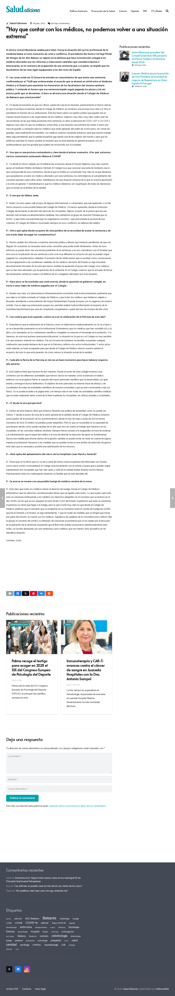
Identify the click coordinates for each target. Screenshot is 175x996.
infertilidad (54, 932)
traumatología (51, 945)
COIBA (9, 923)
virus (17, 949)
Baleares (49, 918)
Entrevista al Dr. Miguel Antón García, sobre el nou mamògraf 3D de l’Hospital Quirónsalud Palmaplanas (43, 879)
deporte (72, 923)
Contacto (26, 989)
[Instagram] (27, 969)
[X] (9, 969)
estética (52, 927)
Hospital (35, 932)
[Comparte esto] (17, 593)
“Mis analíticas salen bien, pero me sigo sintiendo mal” (41, 891)
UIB (63, 945)
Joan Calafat (10, 936)
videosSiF (9, 949)
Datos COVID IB (59, 923)
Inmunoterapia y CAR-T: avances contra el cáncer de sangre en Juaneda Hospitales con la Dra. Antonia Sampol (85, 669)
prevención (30, 940)
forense (10, 931)
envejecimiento (41, 927)
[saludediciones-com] (23, 8)
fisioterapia (74, 927)
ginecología (22, 931)
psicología (42, 940)
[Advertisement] (59, 564)
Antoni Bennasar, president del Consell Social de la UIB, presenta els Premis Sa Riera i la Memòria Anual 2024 (149, 57)
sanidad (11, 944)
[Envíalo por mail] (10, 593)
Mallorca (21, 936)
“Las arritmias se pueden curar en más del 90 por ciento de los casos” (48, 886)
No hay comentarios (60, 23)
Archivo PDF (12, 989)
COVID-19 (31, 922)
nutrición (44, 936)
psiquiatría (56, 941)
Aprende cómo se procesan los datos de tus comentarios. (77, 806)
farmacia (62, 927)
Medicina (33, 936)
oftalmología (76, 936)
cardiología (64, 918)
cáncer (45, 923)
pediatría (19, 940)
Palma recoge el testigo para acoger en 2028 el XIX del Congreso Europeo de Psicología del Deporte (31, 667)
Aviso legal (40, 989)
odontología (59, 936)
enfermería (26, 927)
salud (75, 940)
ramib (66, 940)
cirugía (76, 919)
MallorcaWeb (162, 989)
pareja (9, 940)
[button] (167, 11)
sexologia (24, 945)
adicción (18, 919)
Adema (8, 919)
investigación (68, 932)
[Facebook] (18, 969)
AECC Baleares (32, 919)
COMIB (18, 923)
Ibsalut (45, 931)
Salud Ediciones (18, 23)
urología (72, 945)
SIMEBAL (37, 945)
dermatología (11, 927)
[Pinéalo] (33, 593)
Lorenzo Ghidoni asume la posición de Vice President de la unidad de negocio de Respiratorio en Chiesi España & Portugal (150, 78)
